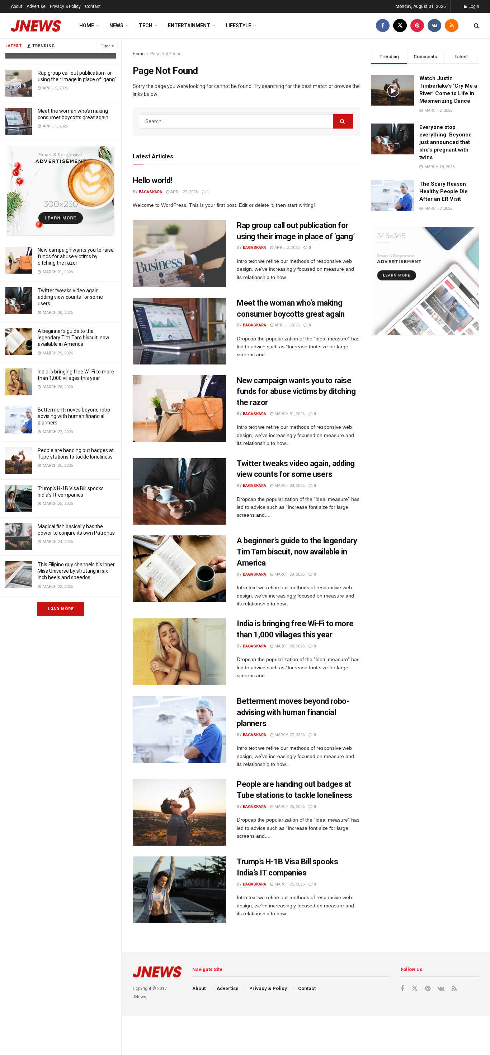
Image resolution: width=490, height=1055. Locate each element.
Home (86, 25)
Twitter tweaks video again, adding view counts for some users (70, 297)
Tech (145, 25)
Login (473, 6)
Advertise (36, 6)
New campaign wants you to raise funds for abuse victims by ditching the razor (76, 256)
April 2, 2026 (286, 247)
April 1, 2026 (286, 325)
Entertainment (189, 25)
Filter (105, 46)
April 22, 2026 (183, 192)
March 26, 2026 (289, 806)
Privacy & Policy (65, 6)
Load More (61, 608)
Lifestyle (238, 25)
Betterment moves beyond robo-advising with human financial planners (75, 416)
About (16, 6)
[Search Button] (343, 121)
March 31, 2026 (289, 414)
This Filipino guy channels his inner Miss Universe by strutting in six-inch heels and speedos (76, 571)
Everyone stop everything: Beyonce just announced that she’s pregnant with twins (445, 142)
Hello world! (152, 180)
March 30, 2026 (289, 485)
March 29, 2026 (289, 574)
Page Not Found (166, 53)
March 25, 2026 (289, 884)
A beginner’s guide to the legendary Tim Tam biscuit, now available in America (73, 337)
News (116, 25)
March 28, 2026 (289, 646)
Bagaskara (150, 192)
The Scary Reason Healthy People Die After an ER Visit (443, 191)
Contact (93, 6)
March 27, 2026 (289, 735)
